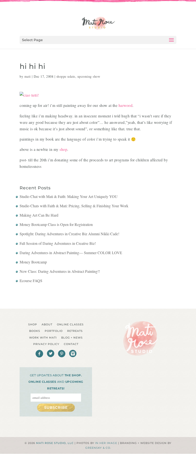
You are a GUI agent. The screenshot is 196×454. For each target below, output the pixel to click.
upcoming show (88, 76)
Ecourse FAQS (31, 280)
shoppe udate (65, 76)
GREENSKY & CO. (98, 447)
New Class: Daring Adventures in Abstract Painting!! (60, 271)
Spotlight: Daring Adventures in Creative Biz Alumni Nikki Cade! (69, 233)
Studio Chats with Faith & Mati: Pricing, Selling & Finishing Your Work (74, 205)
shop (63, 149)
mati (27, 76)
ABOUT (47, 324)
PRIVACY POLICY (46, 344)
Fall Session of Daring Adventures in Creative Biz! (58, 243)
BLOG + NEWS (72, 337)
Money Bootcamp (33, 261)
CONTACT (71, 344)
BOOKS (34, 331)
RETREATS (75, 331)
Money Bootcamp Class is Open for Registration (56, 224)
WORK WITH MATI (43, 337)
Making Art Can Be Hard (39, 215)
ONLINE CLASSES (70, 324)
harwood (126, 105)
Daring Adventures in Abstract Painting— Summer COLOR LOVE (71, 252)
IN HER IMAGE (106, 443)
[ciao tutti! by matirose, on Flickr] (29, 95)
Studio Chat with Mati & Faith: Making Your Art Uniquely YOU (69, 196)
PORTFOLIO (54, 331)
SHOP (32, 324)
